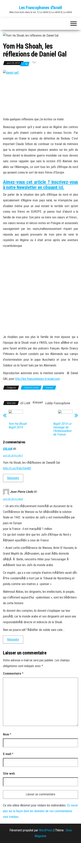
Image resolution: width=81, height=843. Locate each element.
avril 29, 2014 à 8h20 (13, 499)
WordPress (46, 830)
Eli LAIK (25, 403)
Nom (7, 734)
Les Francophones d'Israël (40, 7)
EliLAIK (7, 449)
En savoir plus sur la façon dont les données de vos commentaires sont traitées (40, 811)
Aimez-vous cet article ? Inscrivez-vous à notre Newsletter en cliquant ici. (40, 184)
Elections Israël (31, 387)
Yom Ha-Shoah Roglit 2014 (17, 425)
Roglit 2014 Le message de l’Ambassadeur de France (62, 429)
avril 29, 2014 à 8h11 (13, 455)
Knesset (49, 387)
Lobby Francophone (57, 403)
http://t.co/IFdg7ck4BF (17, 468)
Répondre (13, 478)
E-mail (8, 754)
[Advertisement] (40, 291)
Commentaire (13, 673)
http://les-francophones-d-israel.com (37, 379)
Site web (9, 773)
